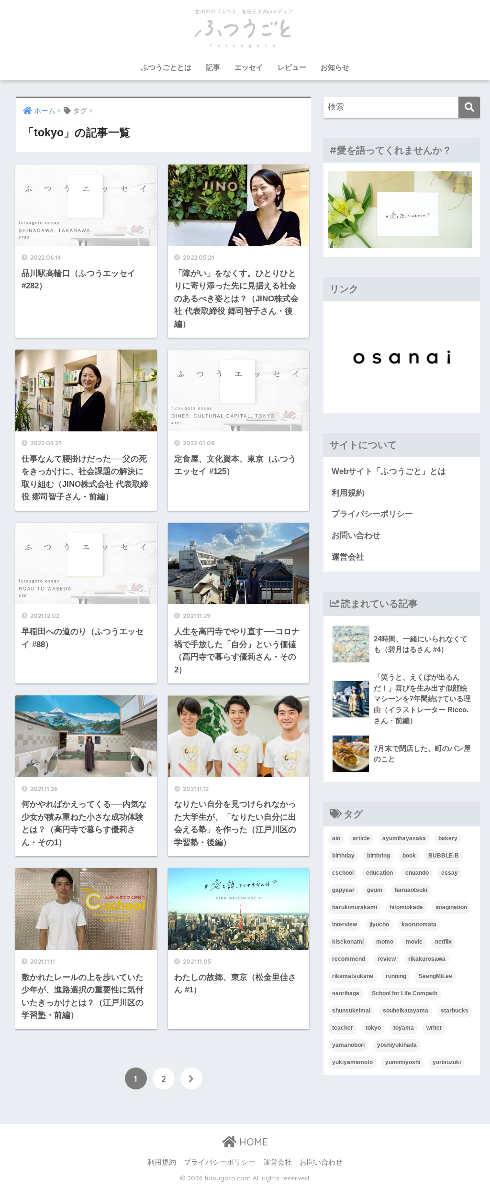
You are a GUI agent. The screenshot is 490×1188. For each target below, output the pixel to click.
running (396, 976)
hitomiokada (406, 907)
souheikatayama (405, 1010)
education (379, 872)
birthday (343, 855)
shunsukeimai (351, 1010)
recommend (348, 959)
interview (344, 924)
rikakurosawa (426, 959)
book (409, 855)
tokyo (373, 1027)
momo (384, 941)
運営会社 (348, 556)
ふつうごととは (166, 67)
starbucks (454, 1010)
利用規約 (348, 492)
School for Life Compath (404, 993)
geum (374, 890)
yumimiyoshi (402, 1062)
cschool (343, 872)
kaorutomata (418, 924)
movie (414, 941)
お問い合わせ (356, 535)
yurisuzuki (447, 1062)
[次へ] (191, 1078)
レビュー (292, 67)
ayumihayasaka (404, 838)
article (361, 838)
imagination (451, 907)
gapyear (343, 890)
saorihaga (345, 993)
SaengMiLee (435, 976)
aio (336, 838)
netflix (443, 941)
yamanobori (348, 1045)
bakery (447, 838)
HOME (252, 1142)
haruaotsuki (411, 890)
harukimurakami (354, 907)
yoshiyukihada (397, 1045)
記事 (213, 67)
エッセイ (248, 67)
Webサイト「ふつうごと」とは (389, 471)
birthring (378, 855)
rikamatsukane (352, 976)
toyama (403, 1027)
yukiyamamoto (352, 1062)
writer (434, 1027)
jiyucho (379, 924)
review (387, 959)
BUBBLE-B (443, 855)
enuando (417, 872)
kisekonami (348, 941)
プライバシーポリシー (372, 513)
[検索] (469, 107)
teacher (342, 1027)
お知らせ (335, 67)
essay (449, 872)
